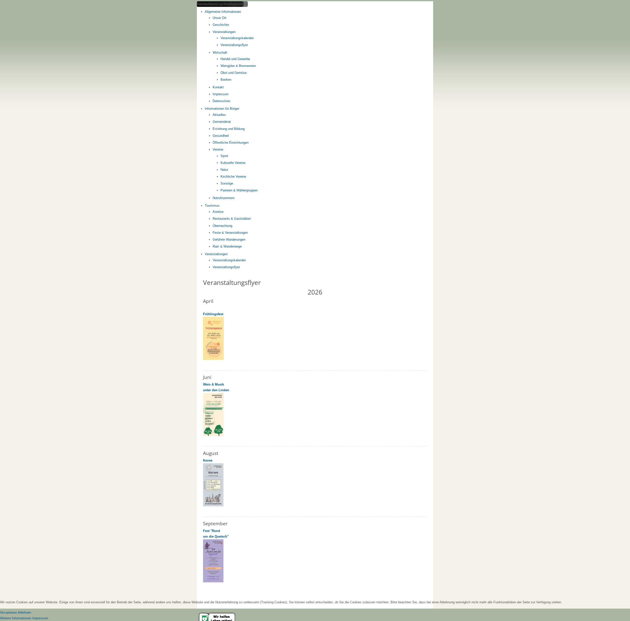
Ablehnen (24, 612)
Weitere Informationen (15, 618)
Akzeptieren (8, 612)
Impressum (40, 618)
